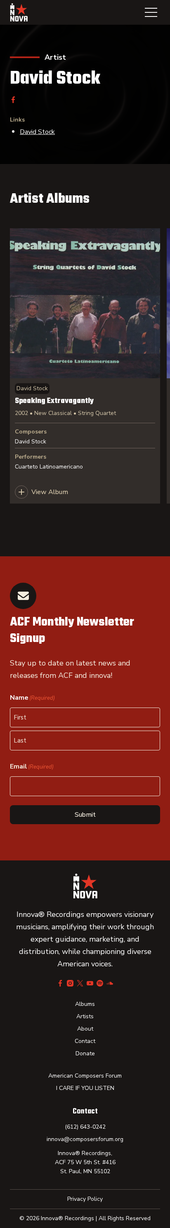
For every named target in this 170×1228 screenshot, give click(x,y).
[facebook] (13, 99)
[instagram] (70, 983)
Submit (85, 814)
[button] (151, 12)
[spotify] (100, 983)
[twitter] (80, 983)
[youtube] (90, 983)
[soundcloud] (109, 983)
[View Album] (85, 366)
